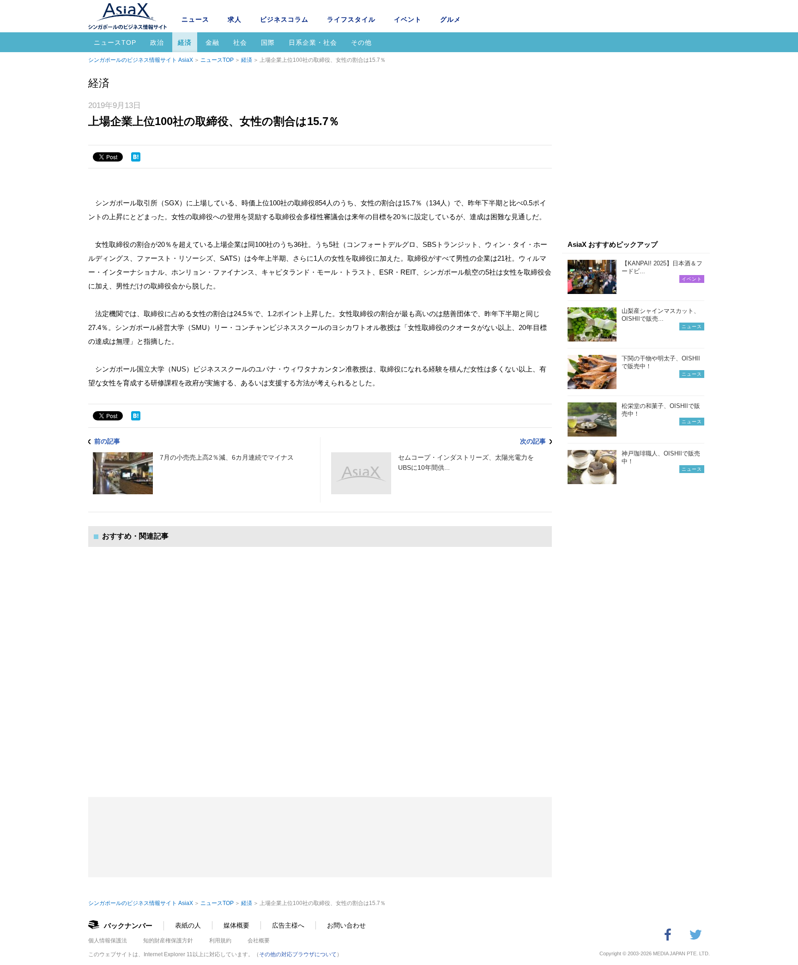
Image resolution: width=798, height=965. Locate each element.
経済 (185, 42)
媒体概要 (236, 925)
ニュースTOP (115, 42)
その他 (361, 42)
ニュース (195, 19)
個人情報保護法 (107, 940)
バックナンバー (128, 925)
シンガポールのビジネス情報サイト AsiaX (140, 60)
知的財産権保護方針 (168, 940)
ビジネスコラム (284, 19)
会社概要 (259, 940)
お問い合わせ (346, 925)
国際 (268, 42)
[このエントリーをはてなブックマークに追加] (135, 157)
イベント (408, 19)
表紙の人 (188, 925)
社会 (240, 42)
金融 (212, 42)
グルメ (450, 19)
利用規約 (220, 940)
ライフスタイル (351, 19)
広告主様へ (288, 925)
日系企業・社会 (313, 42)
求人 (235, 19)
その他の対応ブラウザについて (298, 954)
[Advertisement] (320, 663)
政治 (157, 42)
